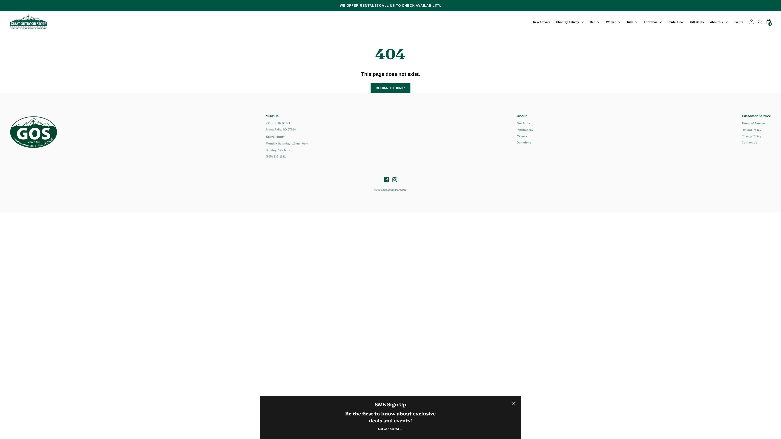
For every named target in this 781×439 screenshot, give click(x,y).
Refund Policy (751, 129)
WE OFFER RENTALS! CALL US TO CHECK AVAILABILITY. (390, 5)
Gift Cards (697, 21)
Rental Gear (676, 21)
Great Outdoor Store (395, 190)
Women (611, 21)
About (522, 115)
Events (738, 21)
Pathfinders (525, 129)
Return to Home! (390, 88)
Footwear (650, 21)
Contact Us (749, 142)
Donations (524, 142)
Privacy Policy (751, 136)
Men (593, 21)
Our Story (523, 123)
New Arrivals (541, 21)
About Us (716, 21)
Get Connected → (390, 428)
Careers (522, 136)
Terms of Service (753, 123)
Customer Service (756, 115)
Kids (630, 21)
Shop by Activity (567, 21)
